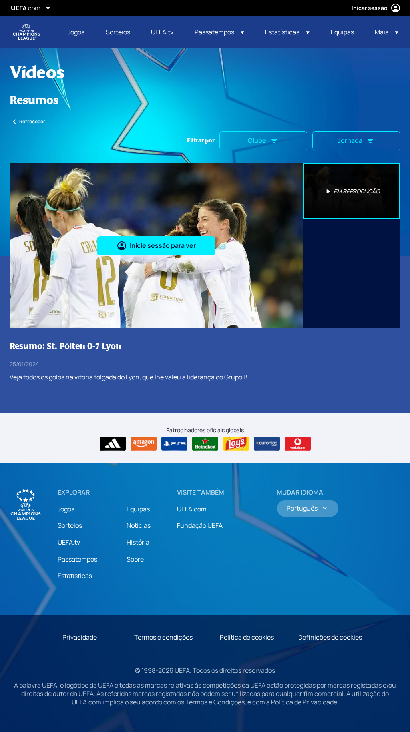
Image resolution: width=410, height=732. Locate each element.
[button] (219, 32)
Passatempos (77, 559)
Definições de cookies (330, 637)
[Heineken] (205, 444)
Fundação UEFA (200, 525)
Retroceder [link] (32, 121)
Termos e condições (163, 637)
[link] (76, 32)
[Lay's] (236, 444)
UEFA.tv (69, 542)
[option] (351, 191)
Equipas (138, 509)
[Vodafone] (298, 444)
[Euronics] (267, 444)
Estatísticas (75, 575)
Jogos (66, 509)
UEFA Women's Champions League (26, 32)
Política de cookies (247, 637)
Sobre (135, 559)
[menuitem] (76, 32)
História (138, 542)
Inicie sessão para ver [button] (163, 245)
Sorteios (70, 525)
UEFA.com (192, 509)
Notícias (139, 525)
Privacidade (79, 637)
